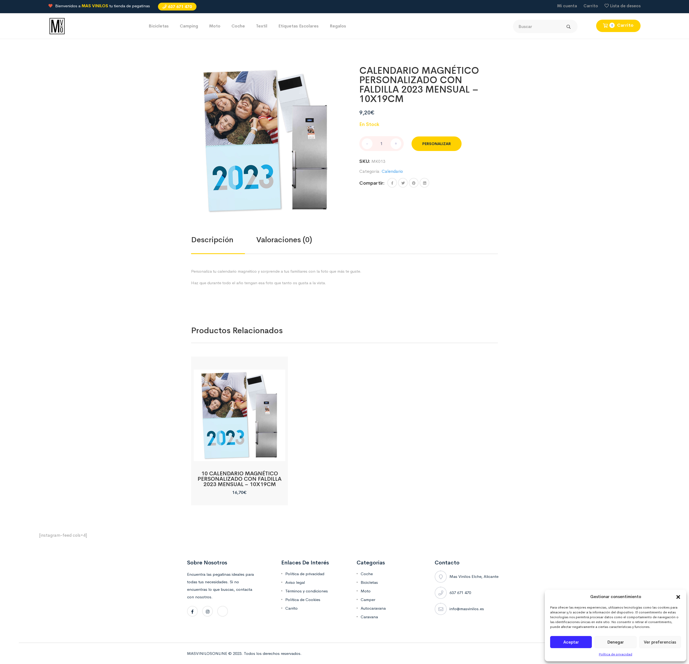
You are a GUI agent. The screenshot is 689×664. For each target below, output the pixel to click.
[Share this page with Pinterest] (414, 183)
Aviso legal (295, 582)
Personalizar (436, 143)
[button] (678, 596)
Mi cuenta (567, 5)
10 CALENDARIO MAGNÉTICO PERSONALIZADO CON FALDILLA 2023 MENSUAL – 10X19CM (240, 479)
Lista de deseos (625, 5)
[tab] (223, 239)
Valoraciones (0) (284, 239)
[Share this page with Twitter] (403, 183)
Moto (214, 26)
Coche (238, 26)
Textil (261, 26)
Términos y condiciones (306, 590)
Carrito (590, 5)
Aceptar (571, 642)
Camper (368, 599)
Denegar (615, 642)
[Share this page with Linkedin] (424, 183)
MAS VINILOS (95, 5)
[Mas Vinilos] (57, 26)
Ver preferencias (660, 642)
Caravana (369, 616)
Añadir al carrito (239, 455)
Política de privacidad (615, 654)
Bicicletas (159, 26)
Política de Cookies (302, 599)
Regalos (338, 26)
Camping (189, 26)
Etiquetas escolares (298, 26)
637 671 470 (180, 6)
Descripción (212, 239)
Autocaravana (373, 608)
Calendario (392, 171)
